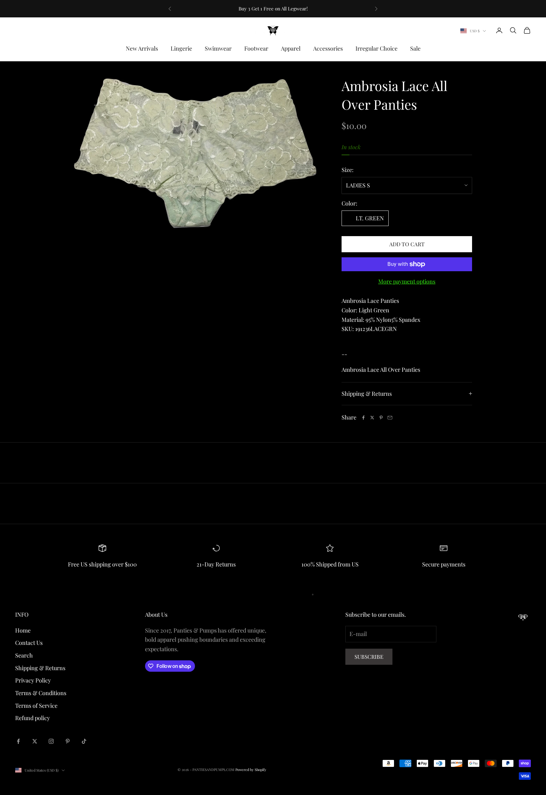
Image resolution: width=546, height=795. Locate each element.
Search (24, 655)
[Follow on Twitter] (35, 741)
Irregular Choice (376, 48)
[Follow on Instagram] (51, 741)
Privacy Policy (33, 680)
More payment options (406, 281)
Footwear (256, 48)
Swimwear (218, 48)
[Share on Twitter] (372, 417)
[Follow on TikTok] (84, 741)
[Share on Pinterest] (381, 417)
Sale (415, 48)
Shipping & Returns (40, 668)
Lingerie (181, 48)
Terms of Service (36, 705)
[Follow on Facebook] (18, 741)
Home (23, 630)
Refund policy (32, 718)
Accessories (328, 48)
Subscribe (369, 656)
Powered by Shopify (250, 769)
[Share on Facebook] (363, 417)
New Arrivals (142, 48)
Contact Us (29, 642)
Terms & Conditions (40, 693)
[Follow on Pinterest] (67, 741)
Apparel (290, 48)
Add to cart (407, 244)
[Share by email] (389, 417)
